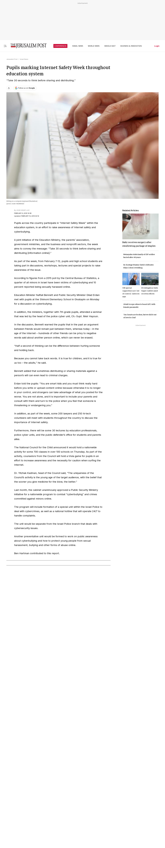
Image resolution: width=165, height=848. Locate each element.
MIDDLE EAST (110, 46)
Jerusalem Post (12, 59)
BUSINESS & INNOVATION (131, 46)
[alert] (22, 820)
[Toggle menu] (5, 45)
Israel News (24, 59)
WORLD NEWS (94, 46)
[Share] (8, 88)
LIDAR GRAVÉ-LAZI (22, 210)
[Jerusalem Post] (27, 45)
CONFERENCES (60, 46)
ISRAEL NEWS (77, 46)
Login (156, 46)
